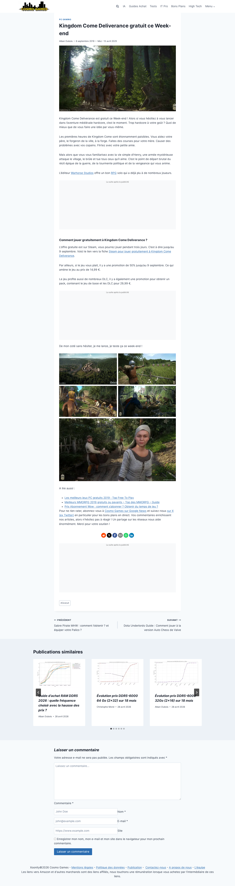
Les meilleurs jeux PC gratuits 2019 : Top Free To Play (99, 497)
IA (124, 6)
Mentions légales (82, 867)
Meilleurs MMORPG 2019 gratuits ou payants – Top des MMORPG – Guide (112, 502)
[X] (109, 535)
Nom (122, 811)
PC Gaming (65, 19)
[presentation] (59, 673)
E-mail (123, 821)
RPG (114, 173)
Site (120, 830)
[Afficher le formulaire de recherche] (117, 6)
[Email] (120, 535)
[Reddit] (103, 535)
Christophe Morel (105, 706)
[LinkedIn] (131, 535)
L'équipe (200, 867)
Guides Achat (137, 6)
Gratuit (65, 603)
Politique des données (110, 867)
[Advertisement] (117, 207)
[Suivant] (196, 692)
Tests (153, 6)
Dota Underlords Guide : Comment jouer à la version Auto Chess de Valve (152, 625)
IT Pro (164, 6)
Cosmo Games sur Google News (125, 510)
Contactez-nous (155, 867)
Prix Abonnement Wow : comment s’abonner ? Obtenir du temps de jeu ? (111, 506)
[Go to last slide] (38, 692)
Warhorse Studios (82, 173)
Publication (135, 867)
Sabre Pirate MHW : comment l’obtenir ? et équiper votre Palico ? (81, 625)
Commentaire (64, 803)
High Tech (195, 6)
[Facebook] (114, 535)
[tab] (111, 729)
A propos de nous (180, 867)
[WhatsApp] (126, 535)
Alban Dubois (66, 41)
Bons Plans (178, 6)
